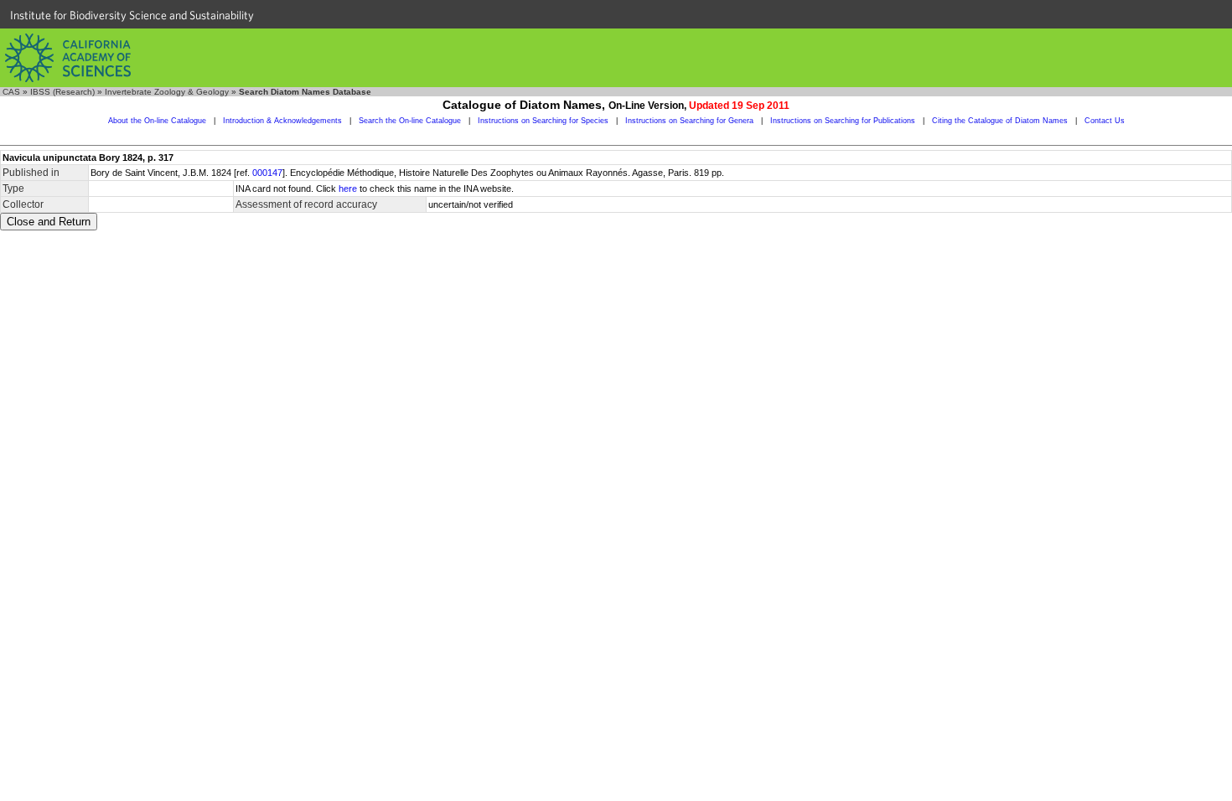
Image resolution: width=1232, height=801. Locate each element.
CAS (11, 91)
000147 (267, 173)
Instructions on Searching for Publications (842, 120)
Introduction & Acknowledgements (282, 120)
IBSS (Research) (62, 91)
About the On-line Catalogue (157, 120)
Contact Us (1104, 120)
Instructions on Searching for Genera (689, 120)
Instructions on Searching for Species (543, 120)
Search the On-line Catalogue (410, 120)
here (348, 188)
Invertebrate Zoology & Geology (167, 91)
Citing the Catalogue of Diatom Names (1000, 120)
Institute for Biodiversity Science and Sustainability (132, 15)
